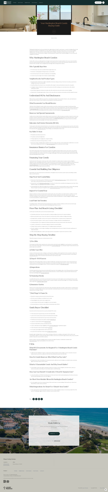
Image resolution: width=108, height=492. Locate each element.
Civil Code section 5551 (42, 128)
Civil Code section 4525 (34, 108)
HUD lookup (50, 327)
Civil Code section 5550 (59, 117)
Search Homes (20, 2)
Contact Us (41, 2)
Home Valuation (34, 2)
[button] (54, 433)
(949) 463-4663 (98, 2)
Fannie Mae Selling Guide (34, 164)
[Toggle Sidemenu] (103, 2)
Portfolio (14, 2)
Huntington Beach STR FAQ (52, 331)
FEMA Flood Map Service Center (60, 180)
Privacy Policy (102, 487)
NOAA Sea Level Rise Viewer (44, 183)
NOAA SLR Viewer (48, 321)
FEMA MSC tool (53, 319)
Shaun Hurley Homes (33, 340)
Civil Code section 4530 (66, 110)
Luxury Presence (85, 487)
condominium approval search (66, 164)
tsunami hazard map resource (55, 187)
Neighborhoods (27, 2)
